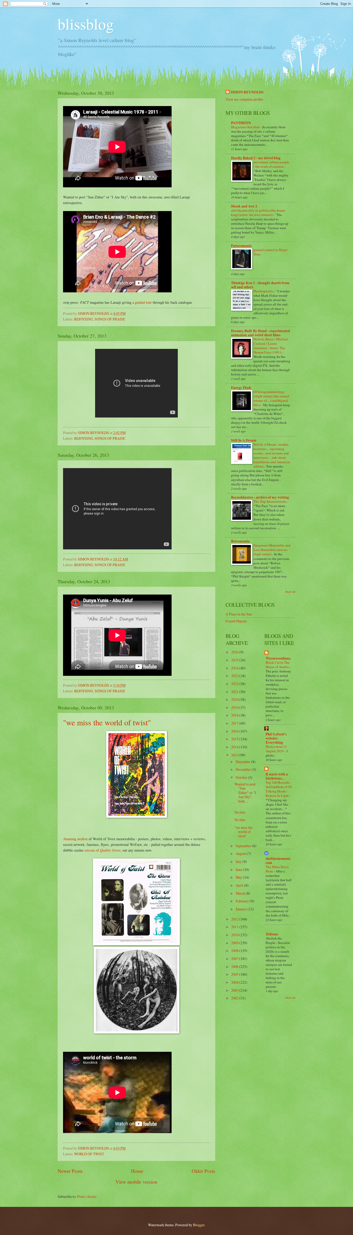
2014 (235, 746)
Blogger (198, 1224)
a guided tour (142, 302)
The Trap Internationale (270, 501)
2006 (235, 966)
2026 (235, 651)
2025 (235, 659)
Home (137, 1171)
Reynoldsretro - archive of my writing (260, 497)
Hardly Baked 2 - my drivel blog (255, 158)
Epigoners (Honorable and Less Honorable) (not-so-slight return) (272, 549)
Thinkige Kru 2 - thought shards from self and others (260, 285)
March (241, 893)
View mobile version (136, 1181)
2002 (235, 998)
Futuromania (241, 245)
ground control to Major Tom (270, 251)
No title (239, 812)
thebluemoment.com (278, 860)
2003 (235, 990)
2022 (235, 683)
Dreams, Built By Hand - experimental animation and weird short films (260, 333)
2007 (235, 958)
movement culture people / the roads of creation (271, 164)
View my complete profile (244, 99)
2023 (235, 675)
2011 (235, 926)
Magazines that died (245, 127)
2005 (235, 974)
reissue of (102, 850)
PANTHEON (241, 122)
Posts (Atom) (86, 1196)
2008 (235, 950)
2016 (235, 731)
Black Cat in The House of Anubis (278, 664)
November (244, 769)
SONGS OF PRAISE (110, 319)
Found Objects (236, 621)
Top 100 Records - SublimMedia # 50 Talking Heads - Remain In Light (279, 789)
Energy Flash (241, 387)
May (239, 877)
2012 (235, 919)
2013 (235, 754)
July (239, 861)
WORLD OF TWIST (89, 1153)
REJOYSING (83, 319)
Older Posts (203, 1171)
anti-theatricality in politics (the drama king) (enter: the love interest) (258, 212)
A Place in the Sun (239, 614)
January (242, 909)
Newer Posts (70, 1171)
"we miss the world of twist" (107, 722)
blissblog (86, 23)
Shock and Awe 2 (244, 206)
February (243, 901)
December (243, 761)
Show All (290, 592)
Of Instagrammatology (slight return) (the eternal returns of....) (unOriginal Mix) (271, 398)
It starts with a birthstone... (277, 776)
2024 (235, 667)
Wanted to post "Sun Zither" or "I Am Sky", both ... (245, 793)
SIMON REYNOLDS (247, 92)
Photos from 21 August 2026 (276, 748)
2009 (235, 942)
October (242, 777)
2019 (235, 707)
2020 (235, 699)
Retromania (240, 541)
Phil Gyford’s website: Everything (276, 738)
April (240, 885)
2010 (235, 934)
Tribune (272, 934)
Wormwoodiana (278, 658)
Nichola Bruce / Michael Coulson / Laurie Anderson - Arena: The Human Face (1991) (271, 346)
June (239, 869)
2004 (235, 982)
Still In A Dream (243, 440)
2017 (235, 723)
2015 (235, 738)
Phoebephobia (264, 291)
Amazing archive (76, 838)
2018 (235, 715)
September (244, 845)
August (241, 853)
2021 (235, 691)
